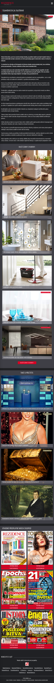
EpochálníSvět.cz (38, 668)
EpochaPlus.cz (47, 668)
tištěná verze (14, 566)
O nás (7, 680)
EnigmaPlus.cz (5, 670)
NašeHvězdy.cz (6, 668)
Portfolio (11, 680)
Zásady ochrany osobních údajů (41, 680)
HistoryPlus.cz (48, 670)
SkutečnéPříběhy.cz (16, 668)
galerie (50, 16)
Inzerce (14, 680)
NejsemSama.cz (31, 672)
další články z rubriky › (27, 363)
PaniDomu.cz (22, 672)
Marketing (19, 680)
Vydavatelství (24, 680)
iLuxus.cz (30, 670)
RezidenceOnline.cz (39, 670)
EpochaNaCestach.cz (28, 668)
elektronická (14, 568)
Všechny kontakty (30, 680)
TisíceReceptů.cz (14, 670)
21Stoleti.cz (23, 670)
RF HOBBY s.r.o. (27, 678)
